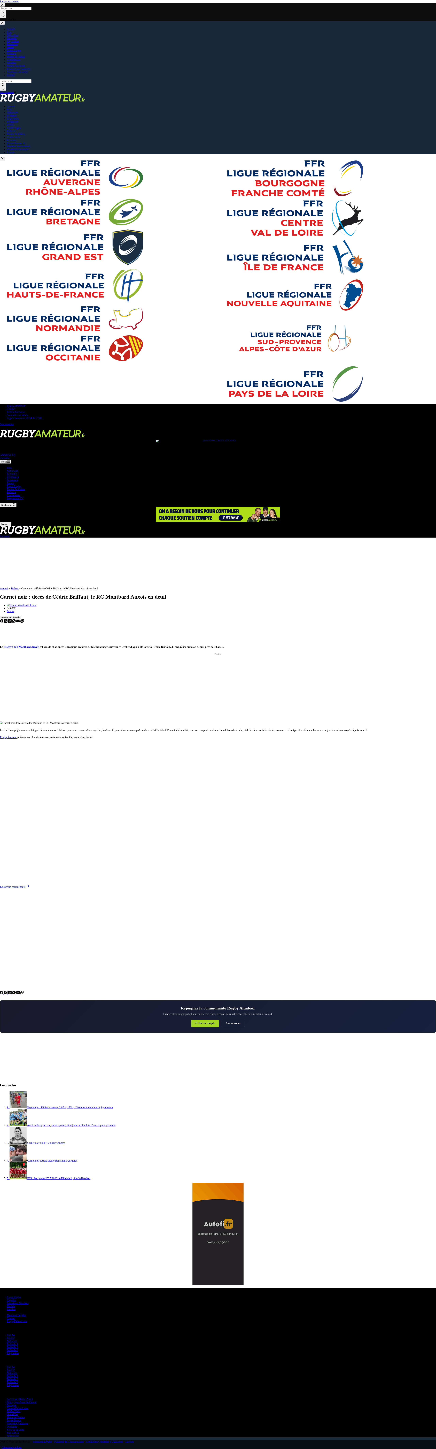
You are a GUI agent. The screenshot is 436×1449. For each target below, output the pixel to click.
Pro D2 (11, 1337)
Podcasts (11, 492)
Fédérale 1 (12, 1344)
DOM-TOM (13, 1411)
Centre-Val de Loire (17, 1408)
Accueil (4, 588)
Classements (13, 495)
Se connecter (233, 1023)
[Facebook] (2, 428)
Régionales (13, 476)
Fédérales (12, 473)
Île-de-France (14, 1420)
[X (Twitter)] (6, 428)
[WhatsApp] (14, 621)
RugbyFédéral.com (17, 1321)
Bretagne (12, 1405)
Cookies (129, 1441)
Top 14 (10, 1334)
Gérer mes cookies (11, 1447)
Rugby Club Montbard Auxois (21, 646)
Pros (9, 467)
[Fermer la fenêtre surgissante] (2, 158)
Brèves (15, 588)
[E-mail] (18, 621)
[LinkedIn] (10, 621)
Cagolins (11, 1300)
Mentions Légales (16, 1315)
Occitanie (12, 1426)
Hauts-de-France (16, 1417)
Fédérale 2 (12, 1347)
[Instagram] (10, 428)
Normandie (13, 1435)
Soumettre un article (17, 415)
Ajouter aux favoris (10, 617)
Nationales (12, 470)
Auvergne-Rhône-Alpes (20, 1399)
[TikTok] (14, 428)
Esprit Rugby (14, 486)
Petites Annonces (16, 412)
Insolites (11, 1309)
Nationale (12, 1341)
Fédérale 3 (12, 1350)
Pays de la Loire (15, 1429)
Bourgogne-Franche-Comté (21, 1402)
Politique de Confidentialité (69, 1441)
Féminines (12, 480)
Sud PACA (13, 1432)
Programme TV (15, 498)
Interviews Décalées (17, 1303)
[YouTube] (18, 428)
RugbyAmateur (8, 737)
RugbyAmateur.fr (16, 405)
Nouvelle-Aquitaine (17, 1423)
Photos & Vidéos (16, 489)
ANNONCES (7, 455)
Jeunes (10, 483)
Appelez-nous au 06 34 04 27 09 (24, 418)
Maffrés (11, 1306)
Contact (11, 408)
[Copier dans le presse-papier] (22, 621)
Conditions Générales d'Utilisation (104, 1441)
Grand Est (12, 1414)
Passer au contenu (9, 1)
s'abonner (5, 458)
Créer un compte (205, 1023)
